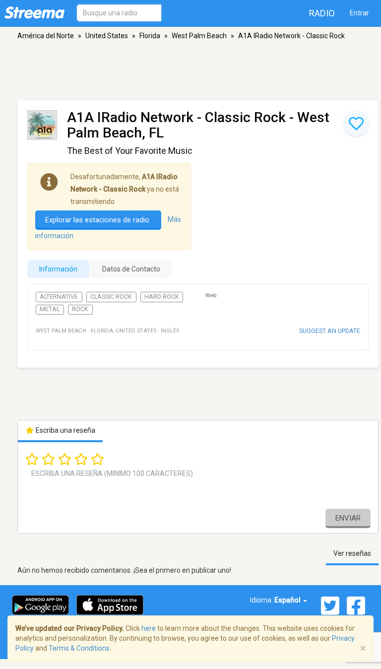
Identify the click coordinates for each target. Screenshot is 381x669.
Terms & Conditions (79, 648)
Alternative (59, 296)
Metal (50, 309)
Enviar (348, 518)
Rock (80, 309)
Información (58, 269)
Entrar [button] (359, 13)
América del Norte (45, 36)
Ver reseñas (352, 553)
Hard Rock (161, 296)
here (148, 628)
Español (288, 600)
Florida (149, 36)
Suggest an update (329, 330)
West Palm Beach (199, 36)
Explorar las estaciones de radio (98, 219)
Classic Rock (111, 296)
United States (106, 36)
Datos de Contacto (131, 269)
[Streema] (34, 12)
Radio (322, 13)
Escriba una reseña (64, 430)
